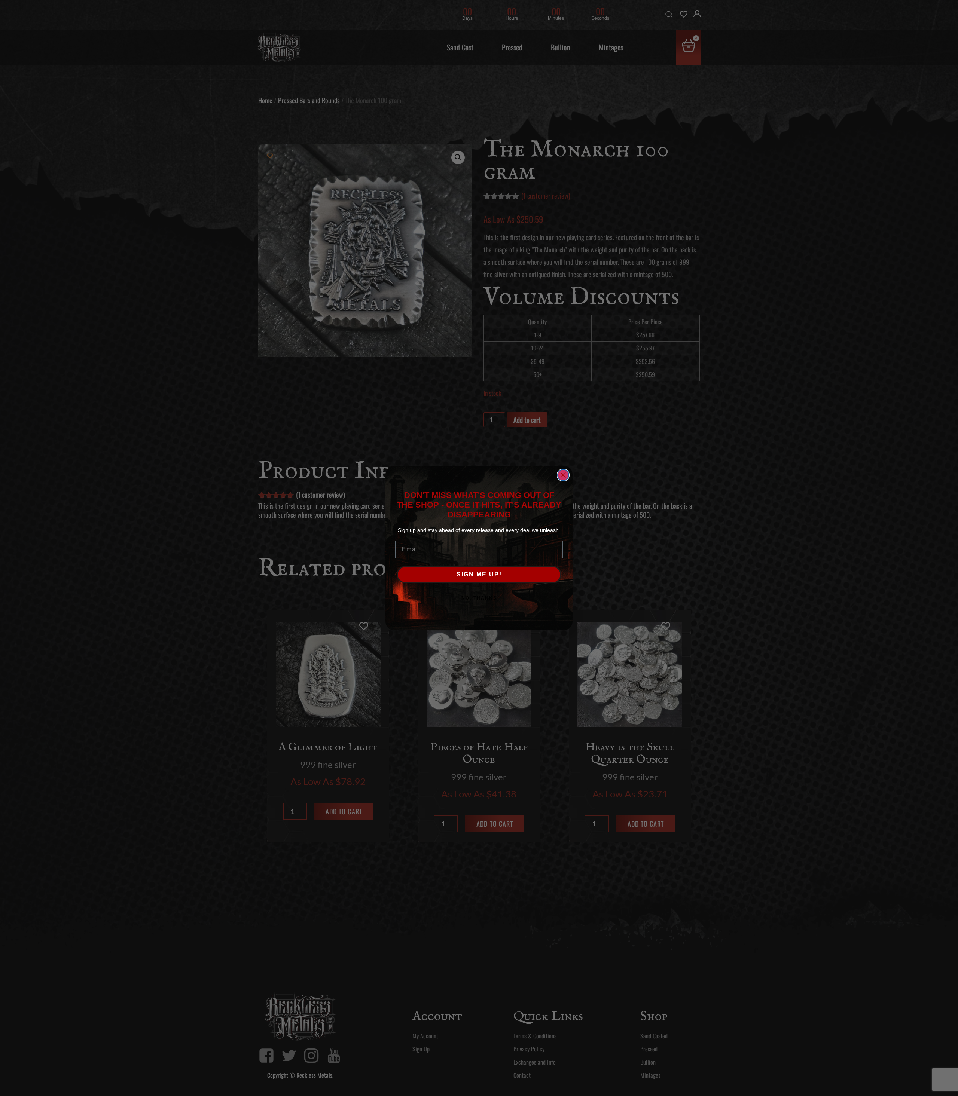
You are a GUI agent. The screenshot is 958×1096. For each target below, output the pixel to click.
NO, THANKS (479, 598)
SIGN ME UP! (479, 574)
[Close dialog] (563, 475)
